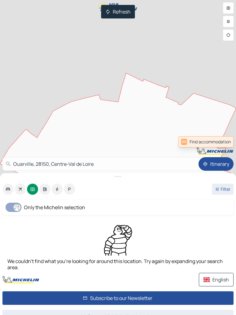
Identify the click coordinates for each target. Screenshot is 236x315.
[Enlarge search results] (118, 176)
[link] (220, 141)
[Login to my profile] (228, 8)
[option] (8, 189)
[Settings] (228, 21)
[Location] (228, 35)
